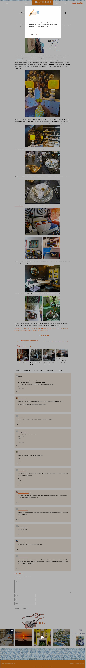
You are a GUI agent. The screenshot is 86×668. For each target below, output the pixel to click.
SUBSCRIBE (32, 34)
